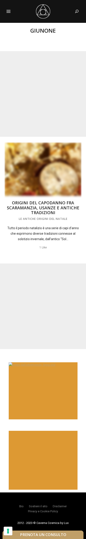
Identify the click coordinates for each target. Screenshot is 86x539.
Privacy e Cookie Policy (43, 511)
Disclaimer (60, 506)
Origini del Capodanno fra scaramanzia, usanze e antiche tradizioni (43, 207)
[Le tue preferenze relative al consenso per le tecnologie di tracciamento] (8, 531)
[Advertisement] (43, 94)
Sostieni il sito (38, 506)
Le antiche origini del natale (43, 219)
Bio (21, 506)
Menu (8, 11)
